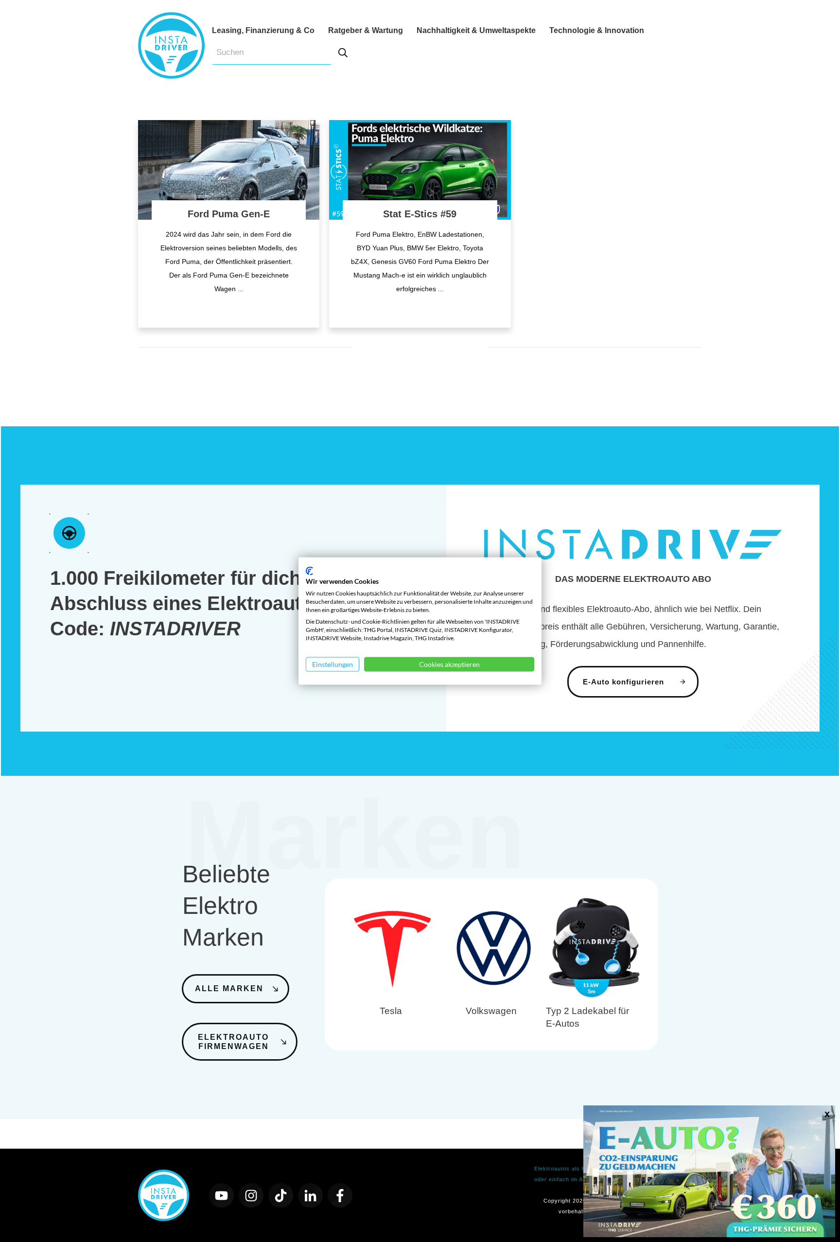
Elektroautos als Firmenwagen (576, 1169)
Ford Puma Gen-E (229, 214)
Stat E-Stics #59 (419, 214)
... (241, 289)
